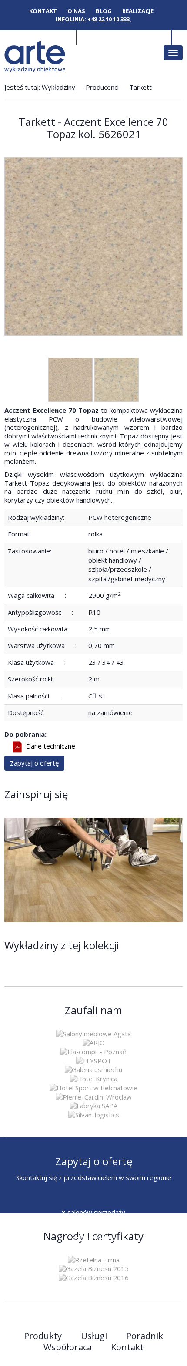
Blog (104, 11)
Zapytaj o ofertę (34, 763)
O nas (76, 11)
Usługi (94, 1336)
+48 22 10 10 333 (108, 19)
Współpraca (67, 1347)
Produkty (43, 1336)
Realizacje (138, 11)
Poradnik (144, 1336)
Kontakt (43, 11)
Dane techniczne (50, 746)
